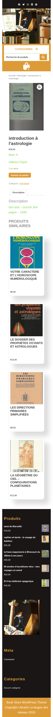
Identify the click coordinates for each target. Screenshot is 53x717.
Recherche (43, 57)
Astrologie (21, 76)
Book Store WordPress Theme (26, 702)
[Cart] (26, 68)
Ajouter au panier (20, 175)
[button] (39, 87)
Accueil (12, 76)
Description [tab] (18, 192)
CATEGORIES (24, 49)
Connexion (9, 659)
